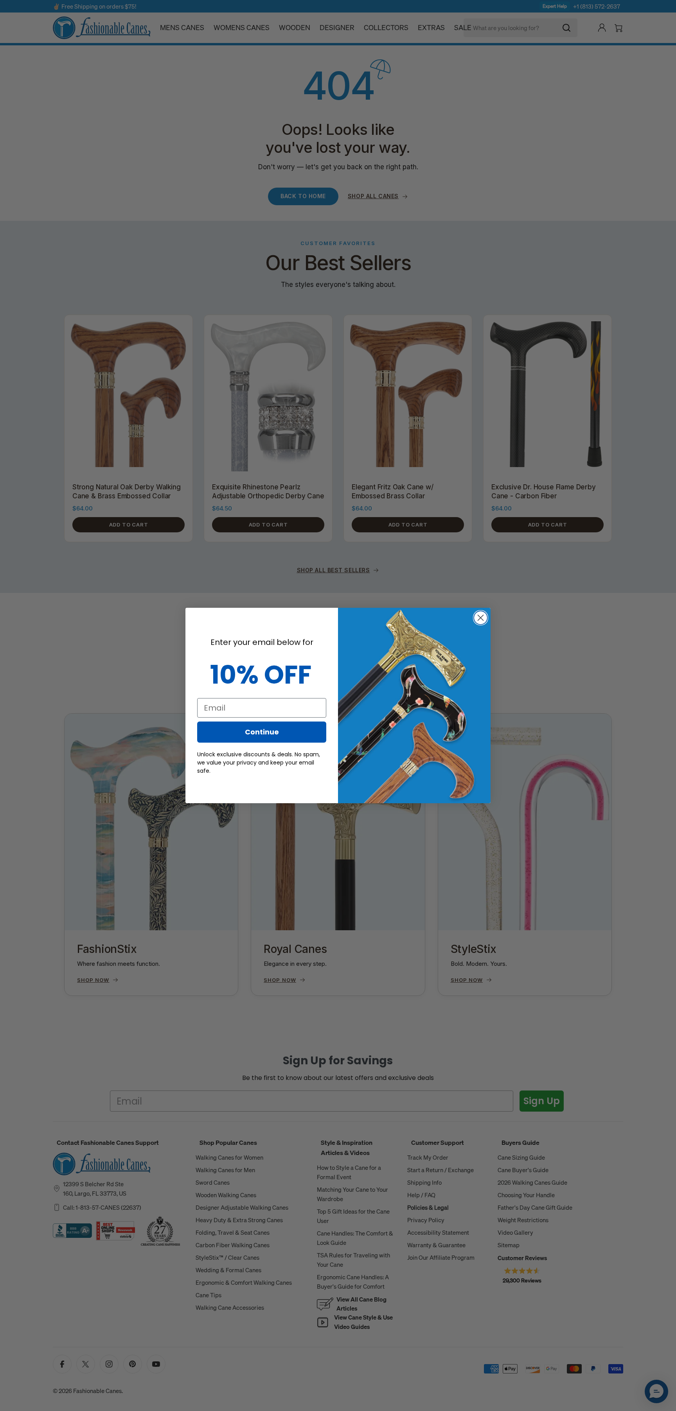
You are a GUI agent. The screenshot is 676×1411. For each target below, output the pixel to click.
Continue (262, 732)
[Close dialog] (480, 618)
